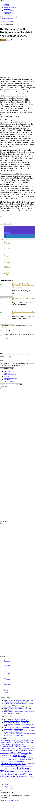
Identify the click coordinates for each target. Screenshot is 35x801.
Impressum (7, 9)
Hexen (7, 750)
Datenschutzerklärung (10, 7)
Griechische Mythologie (25, 748)
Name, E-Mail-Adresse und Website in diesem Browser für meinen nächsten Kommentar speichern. (17, 364)
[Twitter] (7, 248)
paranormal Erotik (5, 761)
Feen (15, 744)
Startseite (6, 4)
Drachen (28, 740)
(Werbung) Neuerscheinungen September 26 (16, 708)
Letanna (8, 40)
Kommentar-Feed (9, 786)
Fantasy (8, 744)
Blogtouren (7, 373)
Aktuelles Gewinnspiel (10, 378)
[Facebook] (7, 243)
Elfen (23, 742)
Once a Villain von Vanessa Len (13, 707)
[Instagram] (7, 256)
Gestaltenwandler (10, 746)
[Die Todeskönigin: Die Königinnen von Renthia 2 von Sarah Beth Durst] (11, 74)
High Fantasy (21, 750)
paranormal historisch (17, 761)
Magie (7, 327)
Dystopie (4, 742)
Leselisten (26, 753)
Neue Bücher (26, 758)
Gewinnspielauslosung (9, 748)
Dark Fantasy (18, 740)
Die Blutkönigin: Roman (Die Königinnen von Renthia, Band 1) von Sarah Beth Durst (23, 285)
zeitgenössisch (25, 776)
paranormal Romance (13, 763)
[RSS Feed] (7, 274)
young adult (20, 774)
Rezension (3, 40)
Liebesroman (6, 756)
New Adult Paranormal (16, 759)
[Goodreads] (7, 262)
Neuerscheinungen (5, 759)
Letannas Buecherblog (6, 21)
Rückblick (7, 766)
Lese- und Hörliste (9, 10)
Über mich (7, 5)
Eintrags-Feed (7, 784)
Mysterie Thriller (15, 757)
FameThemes (15, 800)
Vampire (13, 771)
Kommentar (4, 339)
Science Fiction (18, 766)
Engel (30, 742)
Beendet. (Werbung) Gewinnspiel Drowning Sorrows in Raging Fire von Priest (18, 720)
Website (2, 360)
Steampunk (11, 768)
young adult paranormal (16, 775)
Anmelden (7, 783)
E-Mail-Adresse (5, 357)
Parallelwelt (28, 759)
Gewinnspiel (7, 13)
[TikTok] (7, 267)
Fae (2, 744)
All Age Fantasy (6, 740)
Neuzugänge (7, 12)
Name (2, 353)
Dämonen (15, 742)
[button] (7, 233)
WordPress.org (8, 788)
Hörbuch (14, 752)
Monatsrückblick (5, 758)
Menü (2, 1)
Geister (27, 325)
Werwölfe (9, 774)
